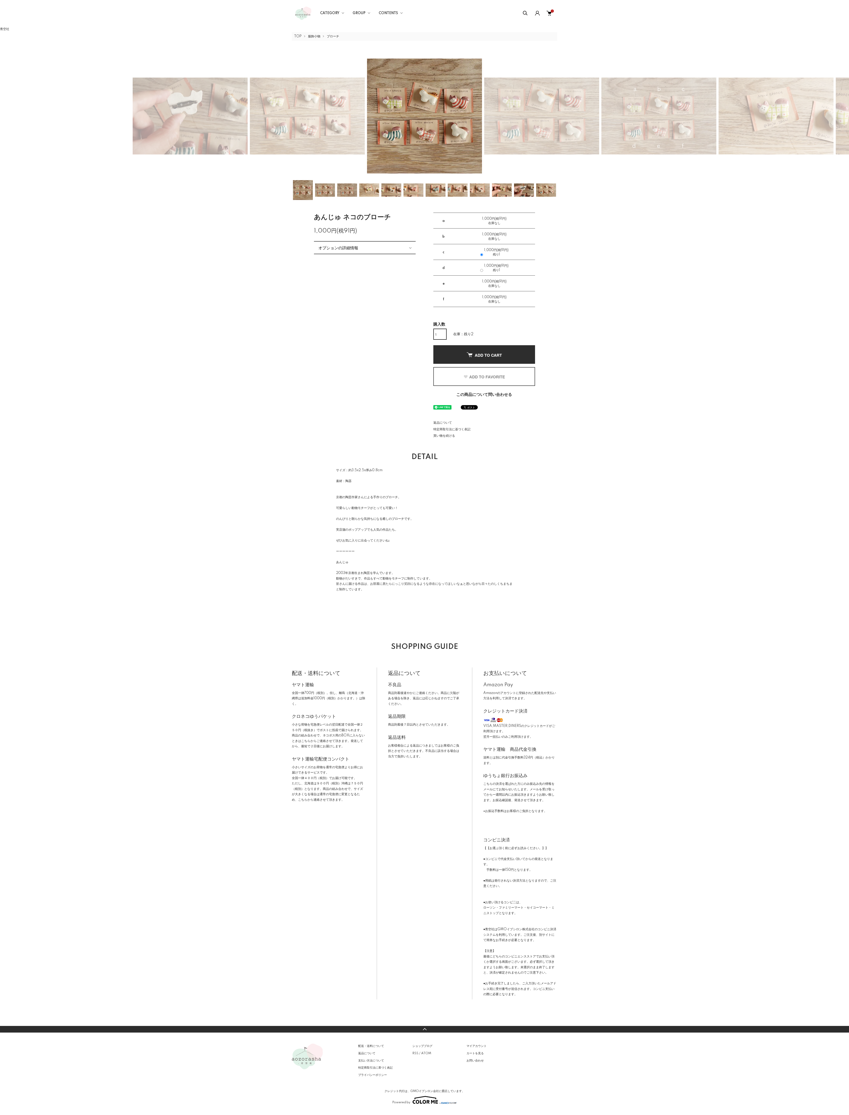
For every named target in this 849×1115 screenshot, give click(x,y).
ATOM (426, 1053)
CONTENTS (388, 13)
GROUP (359, 13)
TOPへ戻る (424, 1029)
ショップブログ (422, 1046)
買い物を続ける (444, 436)
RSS (415, 1053)
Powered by (401, 1102)
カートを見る (475, 1053)
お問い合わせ (475, 1060)
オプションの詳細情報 (338, 247)
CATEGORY (329, 13)
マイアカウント (477, 1046)
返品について (442, 423)
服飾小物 (314, 36)
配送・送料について (371, 1046)
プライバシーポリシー (372, 1075)
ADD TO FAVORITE (487, 377)
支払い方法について (371, 1060)
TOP (298, 36)
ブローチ (333, 36)
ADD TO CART (488, 355)
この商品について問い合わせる (484, 395)
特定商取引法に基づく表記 (451, 429)
